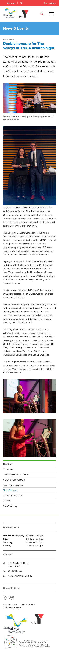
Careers (6, 500)
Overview (7, 464)
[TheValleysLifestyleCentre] (5, 597)
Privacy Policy (28, 604)
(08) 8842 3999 (15, 570)
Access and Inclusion (13, 485)
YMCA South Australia (14, 479)
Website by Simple (12, 607)
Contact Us (8, 469)
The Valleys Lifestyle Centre (16, 474)
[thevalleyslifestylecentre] (11, 597)
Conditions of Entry (12, 495)
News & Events (10, 490)
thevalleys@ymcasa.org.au (20, 575)
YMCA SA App (10, 505)
